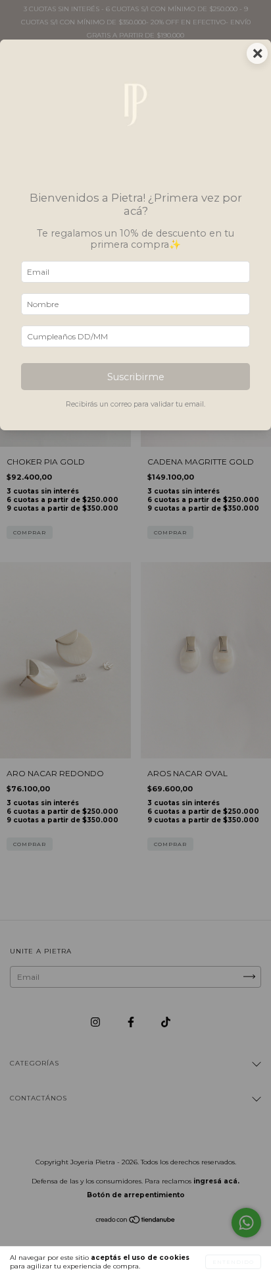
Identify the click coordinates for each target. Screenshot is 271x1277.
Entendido (233, 1262)
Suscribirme (135, 377)
